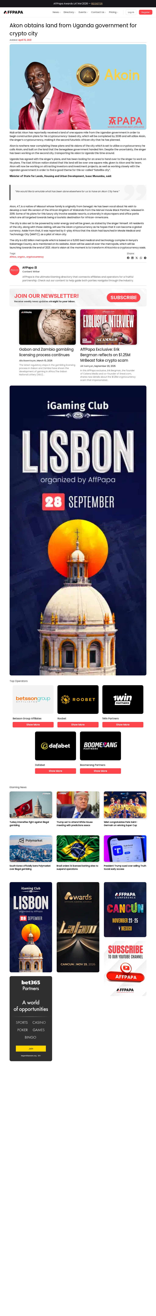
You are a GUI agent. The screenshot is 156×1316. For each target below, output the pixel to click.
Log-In (131, 12)
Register (146, 12)
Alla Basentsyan (27, 360)
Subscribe (124, 297)
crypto (21, 256)
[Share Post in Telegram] (145, 258)
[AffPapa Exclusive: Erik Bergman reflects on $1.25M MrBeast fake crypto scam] (108, 327)
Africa (13, 256)
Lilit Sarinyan (86, 366)
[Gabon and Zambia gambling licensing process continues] (47, 327)
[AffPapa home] (13, 12)
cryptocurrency (35, 256)
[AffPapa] (14, 274)
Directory (69, 12)
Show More (33, 724)
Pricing (112, 12)
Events (82, 12)
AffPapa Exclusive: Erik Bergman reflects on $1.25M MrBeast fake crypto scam (105, 355)
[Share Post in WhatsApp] (141, 258)
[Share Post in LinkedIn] (132, 258)
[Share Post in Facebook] (128, 258)
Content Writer (31, 271)
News (56, 12)
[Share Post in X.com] (136, 258)
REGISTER (97, 3)
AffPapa (27, 267)
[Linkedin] (36, 267)
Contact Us (97, 12)
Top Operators (19, 681)
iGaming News (18, 787)
